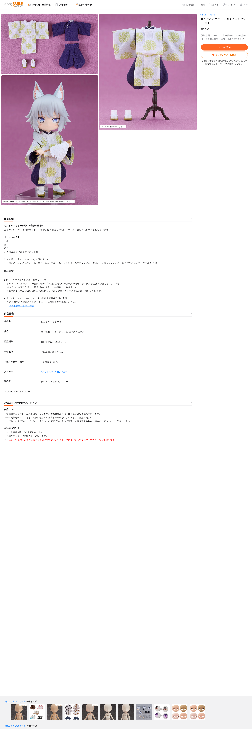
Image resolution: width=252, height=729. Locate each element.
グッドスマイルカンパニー (54, 372)
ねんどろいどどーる (208, 14)
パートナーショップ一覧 (21, 306)
